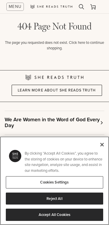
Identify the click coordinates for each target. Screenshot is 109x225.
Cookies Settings (54, 182)
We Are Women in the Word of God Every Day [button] (52, 122)
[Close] (102, 144)
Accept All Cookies (54, 214)
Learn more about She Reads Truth (57, 90)
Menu (15, 7)
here (81, 42)
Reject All (54, 198)
